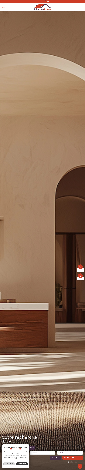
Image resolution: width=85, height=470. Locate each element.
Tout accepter (22, 464)
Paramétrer (9, 464)
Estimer (31, 447)
